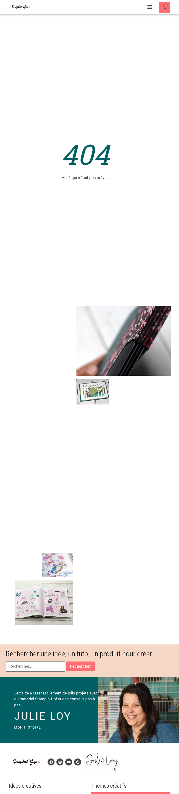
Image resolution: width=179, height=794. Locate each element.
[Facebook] (51, 761)
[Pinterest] (77, 761)
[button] (150, 7)
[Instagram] (59, 761)
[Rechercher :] (35, 666)
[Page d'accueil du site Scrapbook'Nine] (21, 7)
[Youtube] (68, 761)
